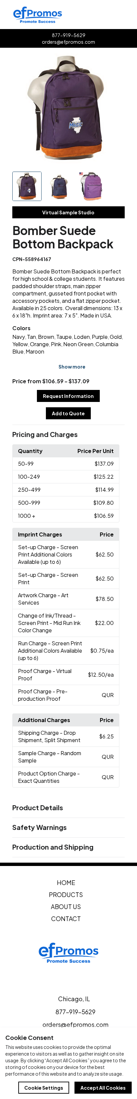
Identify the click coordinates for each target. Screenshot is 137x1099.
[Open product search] (115, 15)
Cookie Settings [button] (43, 1088)
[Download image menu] (116, 62)
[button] (68, 434)
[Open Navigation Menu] (129, 15)
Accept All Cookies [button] (103, 1088)
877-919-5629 (68, 35)
